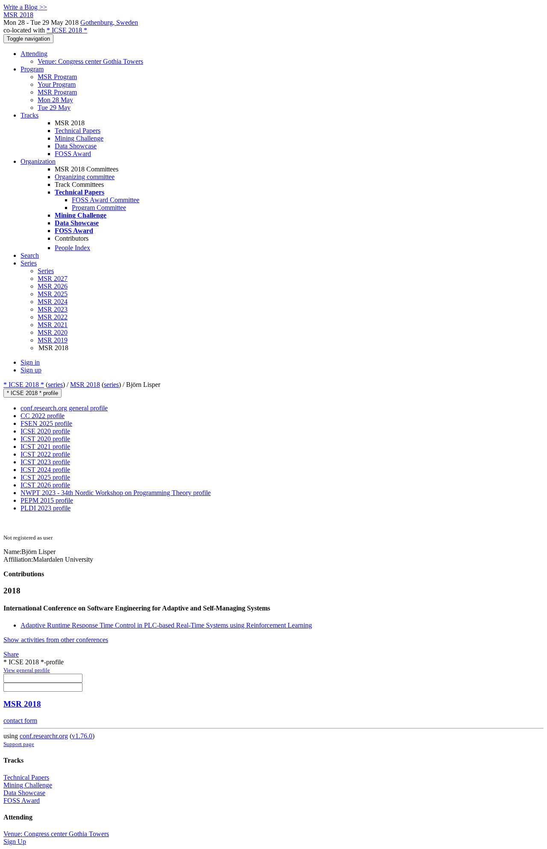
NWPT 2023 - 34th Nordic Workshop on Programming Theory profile (116, 492)
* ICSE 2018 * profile (32, 393)
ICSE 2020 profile (45, 431)
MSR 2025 (53, 294)
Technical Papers (77, 130)
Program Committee (99, 207)
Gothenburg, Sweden (109, 22)
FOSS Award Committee (105, 199)
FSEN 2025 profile (46, 423)
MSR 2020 (53, 332)
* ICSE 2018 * (67, 30)
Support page (18, 744)
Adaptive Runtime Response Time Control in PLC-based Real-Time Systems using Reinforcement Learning (166, 625)
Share (11, 654)
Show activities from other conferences (55, 639)
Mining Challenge (79, 138)
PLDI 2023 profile (46, 508)
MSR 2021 (53, 324)
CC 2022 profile (43, 415)
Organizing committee (85, 176)
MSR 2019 (53, 340)
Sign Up (14, 841)
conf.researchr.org (44, 736)
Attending (34, 53)
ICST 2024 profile (45, 469)
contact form (20, 720)
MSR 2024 (53, 301)
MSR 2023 (53, 309)
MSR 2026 (53, 286)
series (55, 384)
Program (32, 69)
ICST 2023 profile (45, 462)
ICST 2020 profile (45, 438)
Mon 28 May (55, 99)
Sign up (31, 370)
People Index (72, 247)
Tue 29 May (54, 107)
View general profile (26, 670)
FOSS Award (73, 153)
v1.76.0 (82, 736)
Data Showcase (76, 146)
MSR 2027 (53, 278)
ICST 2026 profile (45, 485)
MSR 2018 (85, 384)
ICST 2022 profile (45, 454)
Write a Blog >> (25, 7)
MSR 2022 (53, 317)
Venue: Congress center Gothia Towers (90, 61)
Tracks (29, 115)
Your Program (57, 84)
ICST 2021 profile (45, 446)
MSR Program (57, 76)
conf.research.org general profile (64, 408)
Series (46, 270)
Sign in (30, 362)
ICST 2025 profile (45, 477)
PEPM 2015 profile (47, 500)
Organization (38, 161)
